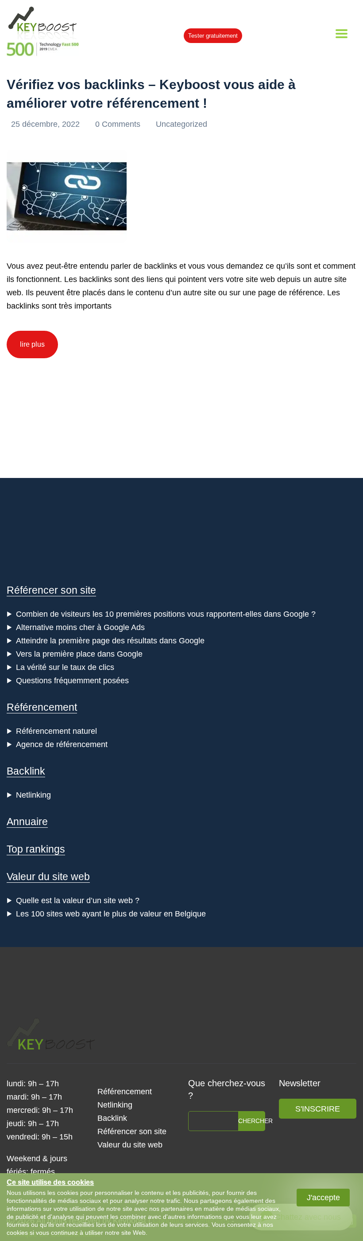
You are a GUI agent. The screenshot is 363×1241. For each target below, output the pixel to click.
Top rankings (36, 849)
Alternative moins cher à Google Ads (80, 627)
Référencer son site (51, 590)
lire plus (32, 344)
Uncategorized (181, 124)
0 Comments (119, 124)
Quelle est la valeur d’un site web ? (77, 900)
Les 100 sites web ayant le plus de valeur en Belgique (111, 913)
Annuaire (27, 821)
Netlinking (33, 795)
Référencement (42, 707)
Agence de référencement (62, 744)
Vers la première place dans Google (79, 654)
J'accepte (323, 1197)
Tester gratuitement (213, 35)
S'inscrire (317, 1108)
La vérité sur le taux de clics (65, 667)
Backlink (26, 771)
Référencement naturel (56, 731)
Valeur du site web (48, 876)
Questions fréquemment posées (72, 680)
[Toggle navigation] (342, 33)
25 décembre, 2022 (46, 124)
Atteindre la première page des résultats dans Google (110, 640)
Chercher (251, 1120)
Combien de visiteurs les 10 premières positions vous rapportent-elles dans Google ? (166, 614)
